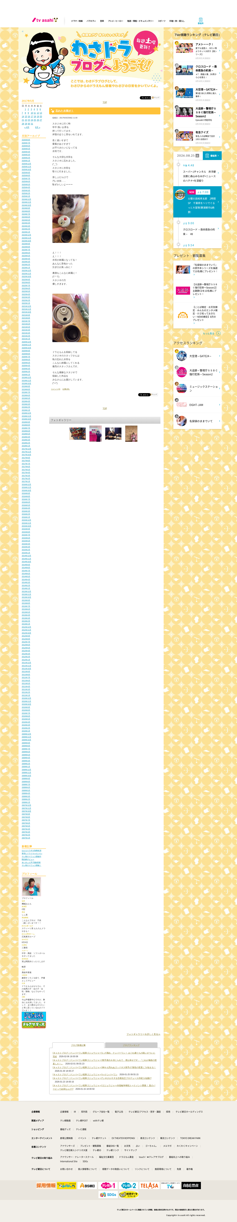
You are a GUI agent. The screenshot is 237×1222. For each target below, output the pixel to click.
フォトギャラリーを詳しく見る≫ (143, 1034)
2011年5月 (26, 683)
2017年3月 (26, 476)
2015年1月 (26, 553)
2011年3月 (26, 689)
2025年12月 (26, 164)
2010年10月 (26, 704)
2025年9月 (26, 173)
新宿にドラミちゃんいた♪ (32, 853)
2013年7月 (26, 606)
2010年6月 (26, 716)
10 (32, 113)
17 (32, 116)
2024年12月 (26, 199)
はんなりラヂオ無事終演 (31, 850)
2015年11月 (26, 523)
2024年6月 (26, 217)
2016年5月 (26, 505)
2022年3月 (26, 297)
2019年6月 (26, 395)
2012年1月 (26, 660)
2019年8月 (26, 389)
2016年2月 (26, 514)
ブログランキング (131, 1045)
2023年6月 (26, 253)
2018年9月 (26, 422)
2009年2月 (26, 764)
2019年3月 (26, 404)
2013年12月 (26, 591)
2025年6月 (26, 181)
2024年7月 (26, 214)
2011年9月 (26, 671)
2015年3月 (26, 547)
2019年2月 (26, 407)
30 (29, 124)
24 (32, 120)
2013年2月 (26, 621)
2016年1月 (26, 517)
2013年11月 (26, 594)
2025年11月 (26, 167)
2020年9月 (26, 351)
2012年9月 (26, 636)
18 (35, 116)
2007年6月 (26, 823)
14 (23, 116)
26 (38, 120)
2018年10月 (26, 419)
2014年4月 (26, 579)
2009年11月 (26, 737)
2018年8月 (26, 425)
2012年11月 (26, 630)
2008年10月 (26, 776)
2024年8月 (26, 211)
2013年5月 (26, 612)
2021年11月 (26, 309)
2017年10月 (26, 455)
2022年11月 (26, 274)
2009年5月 (26, 755)
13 (41, 113)
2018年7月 (26, 428)
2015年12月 (26, 520)
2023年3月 (26, 262)
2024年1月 (26, 232)
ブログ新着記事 (78, 1045)
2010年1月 (26, 731)
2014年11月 (26, 559)
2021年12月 (26, 306)
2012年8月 (26, 639)
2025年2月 (26, 193)
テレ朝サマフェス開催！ (31, 865)
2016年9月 (26, 493)
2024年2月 (26, 229)
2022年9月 (26, 279)
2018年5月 (26, 434)
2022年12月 (26, 270)
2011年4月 (26, 686)
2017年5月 (26, 470)
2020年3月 (26, 369)
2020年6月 (26, 360)
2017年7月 (26, 464)
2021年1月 (26, 339)
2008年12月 (26, 770)
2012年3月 (26, 654)
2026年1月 (26, 161)
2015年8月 (26, 532)
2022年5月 (26, 291)
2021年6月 (26, 324)
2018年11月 (26, 416)
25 (35, 120)
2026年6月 (26, 146)
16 (29, 116)
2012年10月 (26, 633)
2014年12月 (26, 556)
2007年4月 (26, 829)
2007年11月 (26, 808)
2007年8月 (26, 817)
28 (23, 124)
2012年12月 (26, 627)
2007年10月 (26, 811)
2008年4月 (26, 793)
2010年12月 (26, 698)
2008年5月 (26, 790)
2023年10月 (26, 241)
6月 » (37, 127)
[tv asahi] (45, 21)
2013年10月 (26, 597)
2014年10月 (26, 562)
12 (38, 113)
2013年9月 (26, 600)
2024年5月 (26, 220)
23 (29, 120)
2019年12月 (26, 377)
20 (41, 116)
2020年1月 (26, 375)
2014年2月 (26, 585)
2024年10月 (26, 205)
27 (41, 120)
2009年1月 (26, 767)
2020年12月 (26, 342)
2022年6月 (26, 288)
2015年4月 (26, 544)
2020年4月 (26, 366)
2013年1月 (26, 624)
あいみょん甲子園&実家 (31, 862)
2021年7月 (26, 321)
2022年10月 (26, 276)
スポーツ (161, 20)
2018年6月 (26, 431)
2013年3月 (26, 618)
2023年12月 (26, 235)
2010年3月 (26, 725)
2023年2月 (26, 265)
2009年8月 (26, 746)
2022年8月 (26, 282)
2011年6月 (26, 680)
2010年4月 (26, 722)
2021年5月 (26, 327)
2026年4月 (26, 152)
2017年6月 (26, 467)
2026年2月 (26, 158)
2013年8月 (26, 603)
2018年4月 (26, 437)
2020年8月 (26, 354)
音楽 (102, 20)
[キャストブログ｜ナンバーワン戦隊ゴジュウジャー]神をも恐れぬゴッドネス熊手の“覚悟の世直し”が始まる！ (104, 1067)
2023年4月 (26, 259)
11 (35, 113)
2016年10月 (26, 490)
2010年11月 (26, 701)
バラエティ (91, 20)
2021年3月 (26, 333)
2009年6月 (26, 752)
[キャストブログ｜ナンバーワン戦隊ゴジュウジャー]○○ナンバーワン (85, 1074)
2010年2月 (26, 728)
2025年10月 (26, 169)
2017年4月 (26, 472)
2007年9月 (26, 814)
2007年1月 (26, 838)
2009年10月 (26, 740)
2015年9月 (26, 529)
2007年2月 (26, 835)
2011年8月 (26, 675)
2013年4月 (26, 615)
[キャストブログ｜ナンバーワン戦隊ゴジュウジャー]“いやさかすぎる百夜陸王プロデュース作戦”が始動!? (102, 1078)
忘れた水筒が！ (65, 110)
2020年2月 (26, 371)
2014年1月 (26, 588)
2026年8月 (26, 140)
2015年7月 (26, 535)
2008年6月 (26, 787)
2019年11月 (26, 381)
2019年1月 (26, 410)
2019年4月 (26, 401)
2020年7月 (26, 357)
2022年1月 (26, 303)
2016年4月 (26, 508)
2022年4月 (26, 294)
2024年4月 (26, 223)
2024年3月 (26, 226)
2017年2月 (26, 478)
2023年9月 (26, 244)
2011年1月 (26, 695)
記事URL (66, 389)
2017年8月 (26, 461)
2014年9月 (26, 565)
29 (26, 124)
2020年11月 (26, 345)
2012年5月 (26, 648)
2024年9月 (26, 208)
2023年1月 (26, 268)
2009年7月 (26, 749)
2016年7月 (26, 499)
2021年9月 (26, 315)
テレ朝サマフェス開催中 (31, 856)
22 (26, 120)
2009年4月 (26, 758)
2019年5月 (26, 398)
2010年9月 (26, 707)
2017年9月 (26, 458)
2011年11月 (26, 666)
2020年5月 (26, 363)
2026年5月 (26, 149)
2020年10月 (26, 348)
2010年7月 (26, 713)
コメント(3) (55, 389)
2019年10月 (26, 383)
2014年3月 (26, 582)
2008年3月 (26, 796)
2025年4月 (26, 187)
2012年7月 (26, 642)
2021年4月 (26, 330)
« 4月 (26, 127)
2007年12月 (26, 805)
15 (26, 116)
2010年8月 (26, 710)
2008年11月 (26, 772)
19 (38, 116)
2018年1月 (26, 446)
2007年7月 (26, 820)
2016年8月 (26, 496)
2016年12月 (26, 484)
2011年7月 (26, 677)
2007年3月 (26, 832)
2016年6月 (26, 502)
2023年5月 (26, 256)
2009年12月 (26, 734)
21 (23, 120)
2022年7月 (26, 285)
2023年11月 (26, 238)
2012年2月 (26, 657)
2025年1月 (26, 196)
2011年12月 (26, 663)
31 (32, 124)
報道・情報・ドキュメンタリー (140, 20)
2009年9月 (26, 743)
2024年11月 (26, 202)
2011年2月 (26, 692)
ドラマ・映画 (76, 20)
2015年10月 (26, 526)
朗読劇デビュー (28, 859)
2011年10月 (26, 669)
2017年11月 (26, 452)
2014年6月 (26, 574)
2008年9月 (26, 778)
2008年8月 (26, 781)
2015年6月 (26, 538)
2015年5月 (26, 541)
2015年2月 (26, 550)
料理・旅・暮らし (177, 20)
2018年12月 (26, 413)
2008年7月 (26, 784)
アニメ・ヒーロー (115, 20)
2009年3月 (26, 761)
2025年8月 (26, 175)
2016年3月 (26, 511)
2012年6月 (26, 645)
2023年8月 (26, 247)
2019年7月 (26, 392)
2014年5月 (26, 576)
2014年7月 (26, 571)
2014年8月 (26, 568)
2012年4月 (26, 651)
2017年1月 (26, 481)
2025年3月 (26, 190)
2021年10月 (26, 312)
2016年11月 (26, 487)
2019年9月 (26, 386)
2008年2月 (26, 799)
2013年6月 (26, 609)
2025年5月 (26, 184)
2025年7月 (26, 178)
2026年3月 (26, 155)
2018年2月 (26, 443)
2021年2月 (26, 336)
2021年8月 (26, 318)
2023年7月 (26, 250)
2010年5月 (26, 719)
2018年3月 (26, 440)
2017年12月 (26, 449)
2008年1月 (26, 802)
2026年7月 (26, 143)
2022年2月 (26, 300)
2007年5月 (26, 826)
